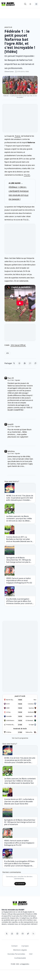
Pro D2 (27, 175)
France (17, 136)
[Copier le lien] (35, 363)
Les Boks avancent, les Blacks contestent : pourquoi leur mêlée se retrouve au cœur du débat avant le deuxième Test (19, 518)
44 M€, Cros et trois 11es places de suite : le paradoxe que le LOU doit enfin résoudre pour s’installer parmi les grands (19, 497)
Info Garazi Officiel (18, 345)
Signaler (17, 380)
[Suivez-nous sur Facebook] (12, 934)
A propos (25, 946)
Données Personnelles (16, 954)
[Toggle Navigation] (36, 4)
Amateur (8, 27)
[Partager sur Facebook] (19, 363)
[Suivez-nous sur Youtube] (23, 934)
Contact (14, 946)
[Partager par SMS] (30, 363)
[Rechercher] (25, 4)
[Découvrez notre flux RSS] (33, 934)
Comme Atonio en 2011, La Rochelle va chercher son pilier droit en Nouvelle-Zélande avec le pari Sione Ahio (19, 539)
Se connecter (20, 884)
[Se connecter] (30, 4)
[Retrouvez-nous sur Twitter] (7, 934)
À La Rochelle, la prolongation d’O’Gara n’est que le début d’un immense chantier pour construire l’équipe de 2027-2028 (19, 601)
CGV (30, 954)
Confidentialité (20, 958)
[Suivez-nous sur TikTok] (28, 934)
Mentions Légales (20, 950)
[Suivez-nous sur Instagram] (17, 934)
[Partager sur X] (14, 363)
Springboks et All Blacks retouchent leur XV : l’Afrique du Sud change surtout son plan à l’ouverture (18, 559)
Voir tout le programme (20, 738)
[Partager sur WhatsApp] (25, 363)
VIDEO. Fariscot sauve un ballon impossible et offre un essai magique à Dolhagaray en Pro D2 (19, 580)
